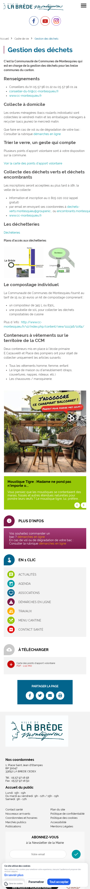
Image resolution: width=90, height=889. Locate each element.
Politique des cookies (63, 817)
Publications (13, 826)
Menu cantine (29, 620)
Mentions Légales (61, 826)
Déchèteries (12, 232)
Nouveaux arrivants (17, 813)
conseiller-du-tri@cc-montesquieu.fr (34, 91)
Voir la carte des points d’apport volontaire (33, 163)
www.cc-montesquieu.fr (25, 95)
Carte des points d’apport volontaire (36, 664)
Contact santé (30, 629)
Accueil (4, 38)
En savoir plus (13, 875)
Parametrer (36, 882)
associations (29, 593)
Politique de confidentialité (67, 813)
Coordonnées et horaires (21, 817)
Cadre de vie (21, 38)
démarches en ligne (47, 134)
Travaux (25, 611)
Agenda (24, 583)
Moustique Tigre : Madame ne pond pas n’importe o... (39, 484)
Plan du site (57, 809)
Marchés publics (15, 822)
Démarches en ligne (34, 602)
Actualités (27, 574)
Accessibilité (58, 822)
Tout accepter (58, 882)
